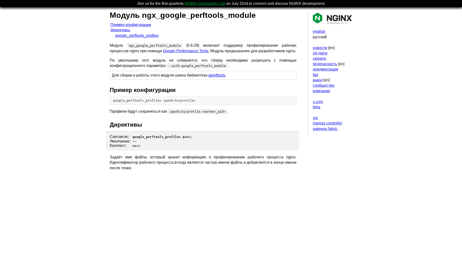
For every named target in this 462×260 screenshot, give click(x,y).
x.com (318, 102)
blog (316, 107)
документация (325, 69)
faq (315, 75)
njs (315, 118)
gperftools (216, 75)
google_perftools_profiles (137, 35)
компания (321, 91)
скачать (319, 58)
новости (320, 48)
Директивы (120, 30)
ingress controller (327, 123)
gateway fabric (325, 129)
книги (317, 80)
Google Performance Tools (185, 51)
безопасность (325, 64)
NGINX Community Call (205, 3)
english (319, 31)
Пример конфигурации (130, 25)
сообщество (323, 85)
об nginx (320, 53)
